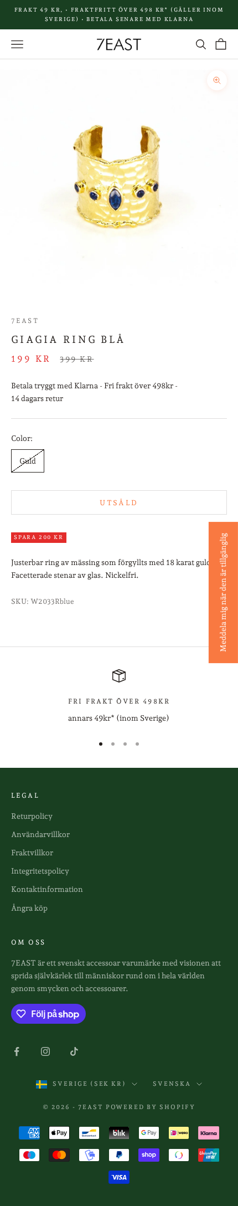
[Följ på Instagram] (45, 1051)
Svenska (172, 1083)
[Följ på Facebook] (16, 1051)
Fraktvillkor (32, 852)
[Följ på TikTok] (74, 1051)
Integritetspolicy (40, 870)
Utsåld (119, 503)
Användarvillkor (40, 834)
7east (25, 321)
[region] (119, 696)
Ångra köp (29, 908)
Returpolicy (32, 816)
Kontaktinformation (47, 889)
